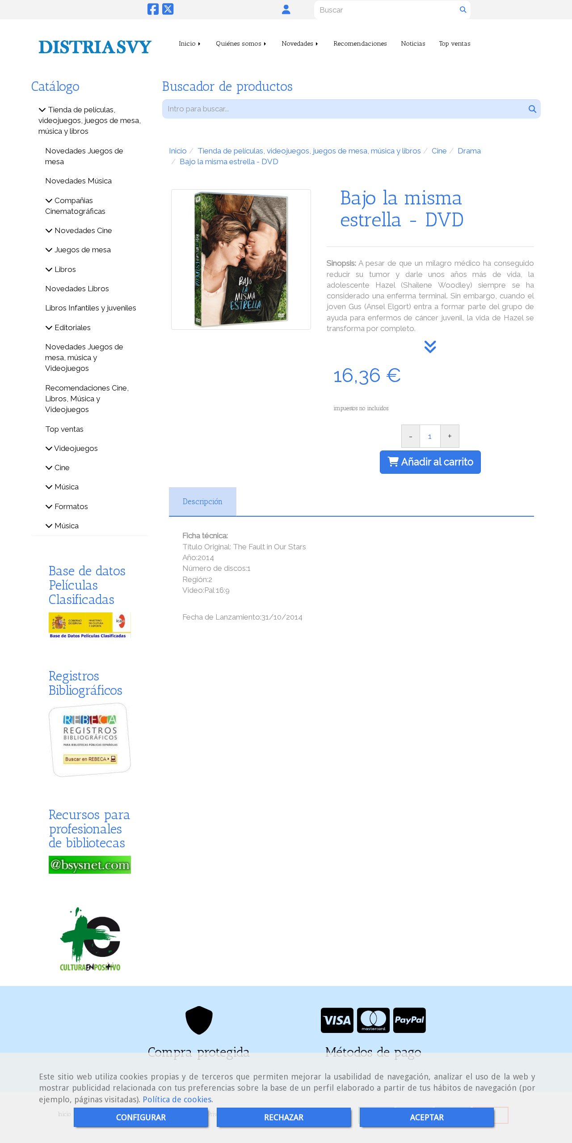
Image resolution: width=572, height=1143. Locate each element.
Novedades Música (78, 180)
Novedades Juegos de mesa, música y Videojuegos (84, 357)
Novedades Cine (82, 230)
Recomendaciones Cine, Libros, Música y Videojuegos (87, 398)
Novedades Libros (77, 288)
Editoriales (72, 327)
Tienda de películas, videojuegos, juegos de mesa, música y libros (89, 120)
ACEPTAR (427, 1117)
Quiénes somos (239, 43)
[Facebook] (153, 11)
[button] (286, 9)
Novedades (298, 43)
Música (66, 486)
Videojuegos (75, 448)
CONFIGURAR (141, 1117)
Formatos (70, 506)
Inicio (188, 43)
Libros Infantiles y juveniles (90, 307)
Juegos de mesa (82, 249)
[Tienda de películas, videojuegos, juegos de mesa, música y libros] (42, 109)
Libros (64, 269)
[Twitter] (167, 11)
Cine (61, 467)
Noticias (413, 43)
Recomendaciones (360, 43)
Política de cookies (177, 1099)
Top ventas (455, 43)
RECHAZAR (283, 1117)
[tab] (202, 502)
